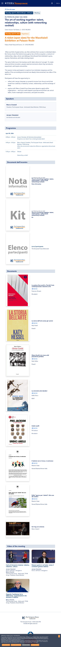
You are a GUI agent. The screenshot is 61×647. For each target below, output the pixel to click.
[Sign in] (52, 3)
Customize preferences (16, 644)
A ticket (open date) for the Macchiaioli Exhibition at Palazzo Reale (26, 39)
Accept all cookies (35, 644)
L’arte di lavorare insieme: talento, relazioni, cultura (17, 565)
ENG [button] (57, 3)
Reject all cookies (26, 644)
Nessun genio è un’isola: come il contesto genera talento (43, 565)
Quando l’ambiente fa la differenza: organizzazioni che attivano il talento (16, 595)
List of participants (37, 246)
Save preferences (6, 644)
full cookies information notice (33, 641)
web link (35, 288)
